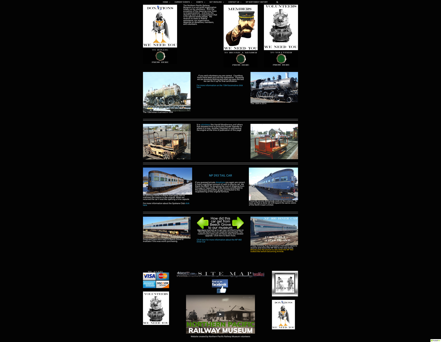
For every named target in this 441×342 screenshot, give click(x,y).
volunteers (205, 124)
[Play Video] (220, 314)
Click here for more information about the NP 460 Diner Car (219, 240)
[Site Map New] (220, 271)
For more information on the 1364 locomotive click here (220, 86)
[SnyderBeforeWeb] (167, 124)
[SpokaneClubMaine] (167, 168)
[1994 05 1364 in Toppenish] (167, 72)
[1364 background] (274, 72)
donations (220, 182)
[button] (270, 2)
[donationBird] (283, 300)
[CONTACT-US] (285, 271)
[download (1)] (220, 278)
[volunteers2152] (156, 292)
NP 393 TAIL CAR (220, 175)
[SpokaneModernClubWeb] (273, 168)
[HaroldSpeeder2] (274, 124)
